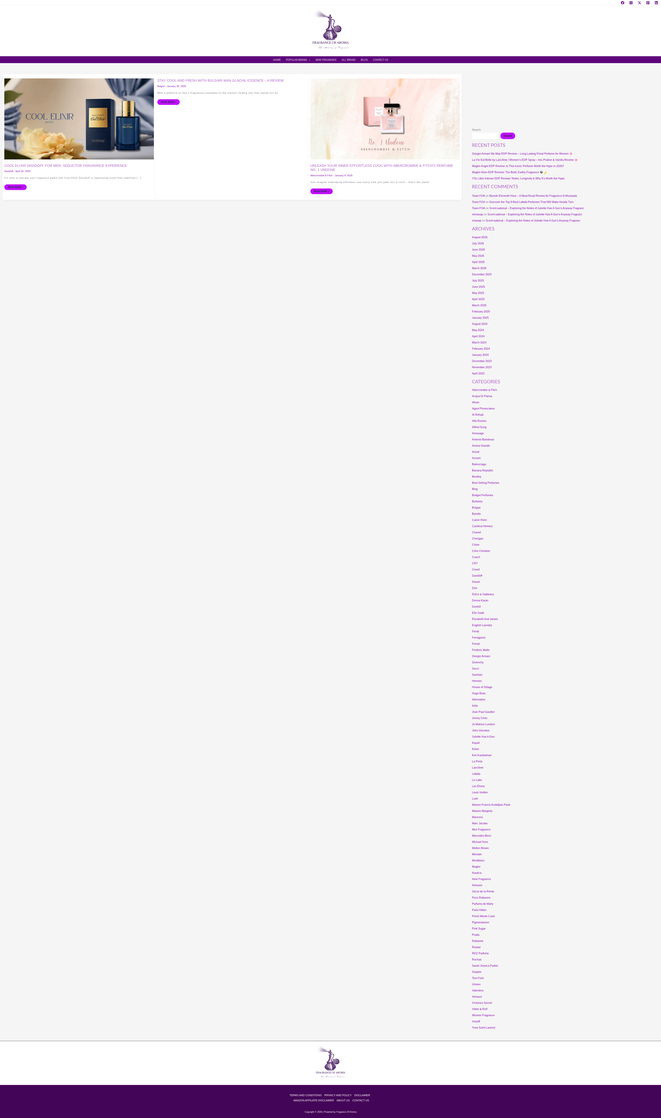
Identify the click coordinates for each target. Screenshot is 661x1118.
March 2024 (479, 342)
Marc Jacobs (479, 823)
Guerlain (477, 674)
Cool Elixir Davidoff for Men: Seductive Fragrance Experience (65, 166)
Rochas (476, 959)
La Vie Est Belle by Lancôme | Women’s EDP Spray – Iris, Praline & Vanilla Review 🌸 (525, 159)
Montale (477, 854)
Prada (475, 934)
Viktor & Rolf (479, 1009)
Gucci (475, 668)
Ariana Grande (481, 445)
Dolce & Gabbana (483, 594)
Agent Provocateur (483, 408)
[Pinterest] (648, 3)
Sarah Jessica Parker (485, 965)
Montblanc (478, 860)
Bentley (476, 476)
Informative (478, 699)
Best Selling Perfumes (485, 482)
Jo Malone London (483, 724)
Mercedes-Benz (481, 835)
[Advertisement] (565, 99)
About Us (343, 1100)
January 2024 (480, 354)
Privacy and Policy (338, 1095)
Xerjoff (476, 1021)
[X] (639, 3)
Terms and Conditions (306, 1095)
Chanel (476, 532)
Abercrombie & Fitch (321, 175)
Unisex (476, 984)
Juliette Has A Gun (483, 736)
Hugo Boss (479, 693)
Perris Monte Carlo (483, 916)
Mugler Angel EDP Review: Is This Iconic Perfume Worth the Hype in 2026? (518, 166)
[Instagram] (631, 3)
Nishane (477, 885)
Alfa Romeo (479, 420)
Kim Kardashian (482, 755)
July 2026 (478, 243)
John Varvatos (480, 730)
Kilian (475, 749)
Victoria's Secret (482, 1002)
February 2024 (481, 348)
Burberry (477, 501)
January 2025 (480, 317)
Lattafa (476, 773)
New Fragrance (481, 879)
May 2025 (478, 292)
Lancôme (477, 767)
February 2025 (481, 311)
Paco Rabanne (481, 897)
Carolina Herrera (482, 526)
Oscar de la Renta (483, 891)
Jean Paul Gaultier (483, 711)
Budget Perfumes (482, 495)
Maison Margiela (482, 810)
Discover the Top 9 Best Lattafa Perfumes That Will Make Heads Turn (531, 202)
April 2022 (478, 373)
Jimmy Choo (479, 718)
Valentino (478, 990)
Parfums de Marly (482, 903)
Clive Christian (481, 550)
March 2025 (479, 305)
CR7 (475, 563)
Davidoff (8, 171)
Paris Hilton (479, 910)
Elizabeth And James (485, 619)
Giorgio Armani (481, 656)
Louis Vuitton (480, 792)
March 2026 (479, 268)
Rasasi (476, 947)
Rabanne (477, 940)
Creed (476, 569)
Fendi (475, 631)
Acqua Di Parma (482, 396)
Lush (475, 798)
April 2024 (478, 336)
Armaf (475, 451)
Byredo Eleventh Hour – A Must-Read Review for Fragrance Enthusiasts (533, 195)
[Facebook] (623, 3)
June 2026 (478, 249)
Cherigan (477, 538)
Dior (474, 588)
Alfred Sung (479, 427)
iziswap (476, 220)
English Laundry (482, 625)
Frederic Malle (481, 650)
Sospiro (476, 971)
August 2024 (479, 323)
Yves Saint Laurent (483, 1027)
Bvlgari (161, 86)
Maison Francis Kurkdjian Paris (491, 804)
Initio (475, 705)
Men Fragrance (481, 829)
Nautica (476, 872)
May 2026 (478, 255)
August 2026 (479, 237)
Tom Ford (478, 978)
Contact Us (360, 1100)
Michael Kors (480, 841)
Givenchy (478, 662)
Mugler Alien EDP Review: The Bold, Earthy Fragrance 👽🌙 (509, 172)
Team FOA (478, 195)
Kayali (476, 742)
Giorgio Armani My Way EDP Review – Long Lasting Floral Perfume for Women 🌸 (522, 153)
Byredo (476, 513)
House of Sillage (482, 687)
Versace (477, 996)
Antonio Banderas (483, 439)
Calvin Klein (479, 520)
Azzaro (476, 458)
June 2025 (478, 286)
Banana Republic (482, 470)
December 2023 (482, 361)
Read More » (15, 186)
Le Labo (477, 780)
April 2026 (478, 262)
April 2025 (478, 299)
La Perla (477, 761)
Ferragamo (478, 637)
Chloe (475, 544)
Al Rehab (478, 414)
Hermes (477, 680)
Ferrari (476, 643)
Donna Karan (480, 600)
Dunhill (476, 606)
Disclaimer (362, 1095)
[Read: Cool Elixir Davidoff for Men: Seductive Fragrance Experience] (79, 118)
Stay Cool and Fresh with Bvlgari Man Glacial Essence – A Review (220, 80)
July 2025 (478, 280)
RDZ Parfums (480, 953)
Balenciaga (479, 464)
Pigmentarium (480, 922)
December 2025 (482, 274)
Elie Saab (478, 612)
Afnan (475, 402)
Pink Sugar (479, 928)
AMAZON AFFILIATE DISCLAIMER (313, 1100)
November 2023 (482, 367)
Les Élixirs (478, 786)
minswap (477, 214)
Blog (475, 489)
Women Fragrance (483, 1015)
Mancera (477, 817)
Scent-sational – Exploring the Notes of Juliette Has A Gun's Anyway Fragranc (536, 208)
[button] (308, 59)
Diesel (476, 581)
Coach (476, 557)
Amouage (478, 433)
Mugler (476, 866)
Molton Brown (480, 848)
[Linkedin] (656, 3)
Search (476, 129)
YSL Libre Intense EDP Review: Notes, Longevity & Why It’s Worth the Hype (518, 178)
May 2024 (478, 330)
